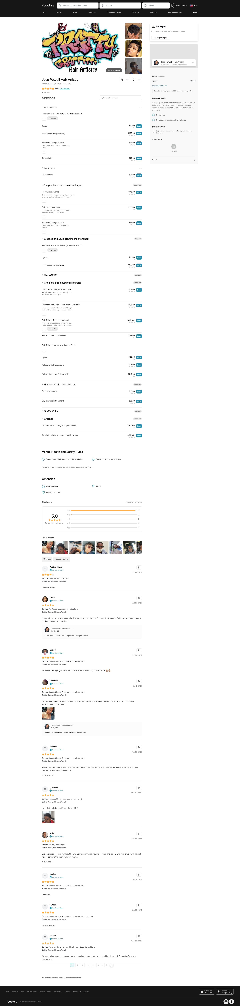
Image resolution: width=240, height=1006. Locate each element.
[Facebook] (231, 1001)
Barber (59, 12)
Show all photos (114, 70)
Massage (135, 12)
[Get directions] (193, 63)
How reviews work (134, 502)
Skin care (92, 12)
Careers (67, 992)
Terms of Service (45, 992)
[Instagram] (173, 146)
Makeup (153, 12)
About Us (15, 992)
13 (106, 965)
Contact (86, 992)
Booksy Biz (77, 992)
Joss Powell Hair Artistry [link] (73, 977)
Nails (75, 12)
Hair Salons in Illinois (56, 977)
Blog (7, 992)
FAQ (22, 992)
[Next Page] (112, 965)
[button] (59, 5)
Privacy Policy (31, 992)
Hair (43, 12)
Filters (48, 559)
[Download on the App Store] (207, 992)
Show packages (160, 37)
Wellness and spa (175, 12)
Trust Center (58, 992)
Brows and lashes (114, 12)
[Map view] (174, 56)
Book (139, 126)
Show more (46, 775)
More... (195, 12)
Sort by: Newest (62, 559)
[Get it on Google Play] (225, 992)
